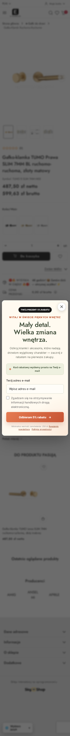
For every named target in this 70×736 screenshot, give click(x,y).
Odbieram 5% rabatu (35, 417)
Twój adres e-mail (18, 380)
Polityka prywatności (42, 429)
